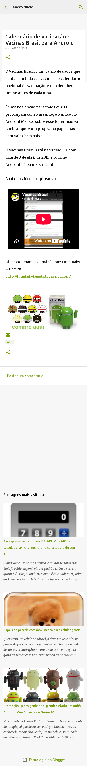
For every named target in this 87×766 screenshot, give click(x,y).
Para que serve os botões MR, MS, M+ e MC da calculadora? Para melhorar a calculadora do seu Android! (39, 547)
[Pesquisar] (80, 7)
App (9, 341)
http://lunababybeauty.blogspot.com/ (38, 276)
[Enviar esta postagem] (8, 336)
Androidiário (22, 7)
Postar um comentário (25, 376)
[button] (8, 58)
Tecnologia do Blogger (46, 760)
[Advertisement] (43, 435)
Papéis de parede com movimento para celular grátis (41, 630)
